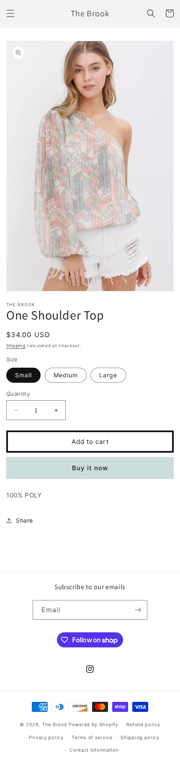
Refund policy (143, 724)
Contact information (93, 750)
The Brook (54, 724)
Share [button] (24, 520)
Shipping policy (140, 737)
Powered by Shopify (93, 724)
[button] (10, 13)
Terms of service (92, 737)
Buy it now (90, 468)
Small (23, 375)
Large (108, 375)
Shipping (16, 345)
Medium (66, 375)
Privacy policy (46, 737)
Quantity (18, 393)
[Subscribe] (138, 610)
